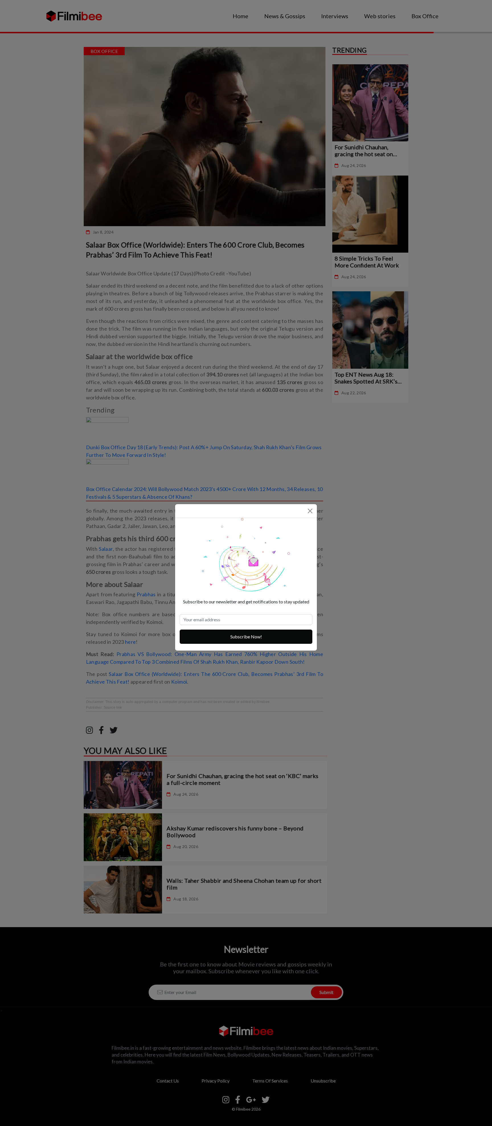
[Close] (310, 510)
